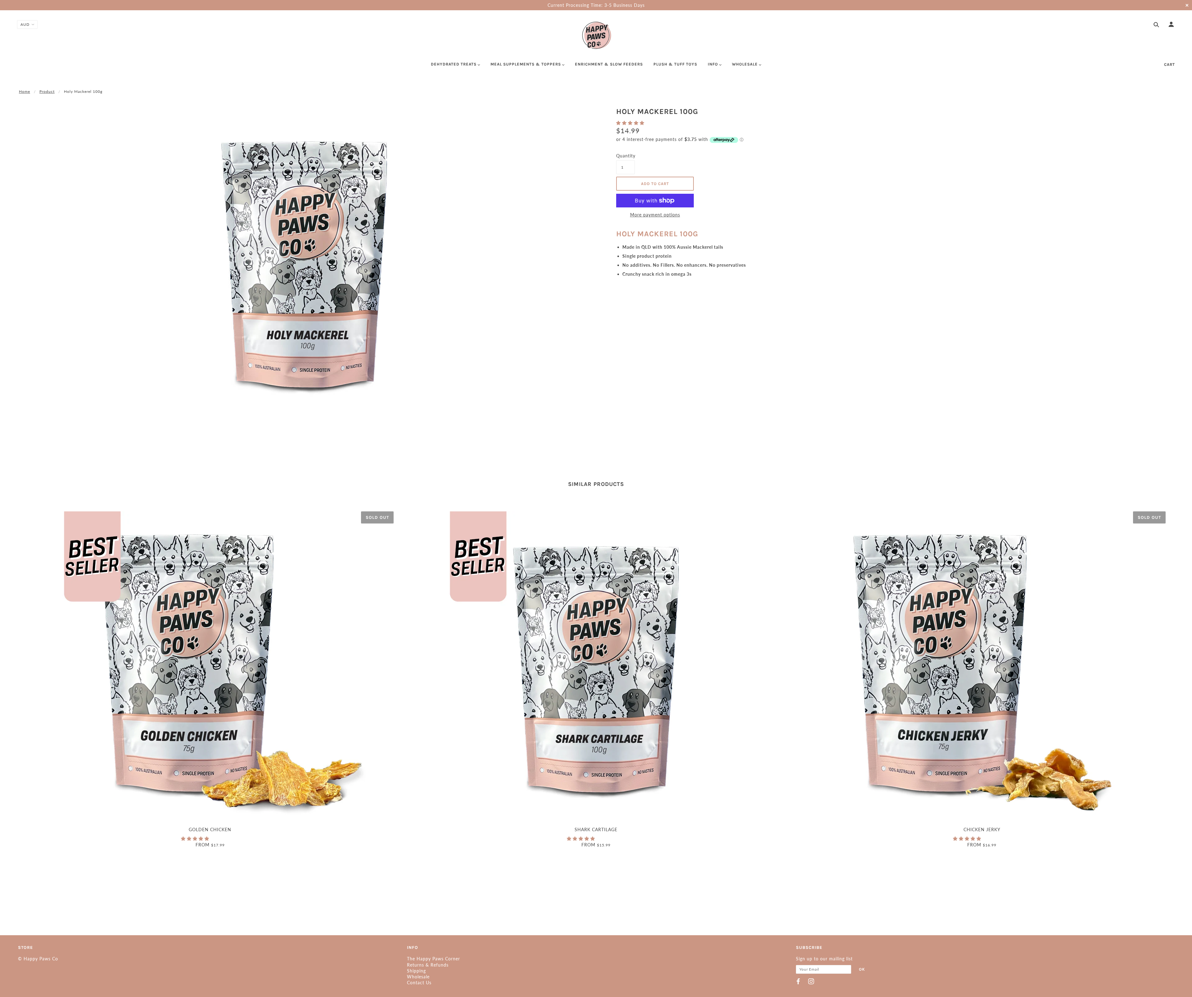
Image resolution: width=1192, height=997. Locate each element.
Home (24, 91)
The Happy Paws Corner (433, 958)
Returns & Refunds (428, 965)
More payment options (655, 214)
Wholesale (418, 976)
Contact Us (419, 982)
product (47, 91)
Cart (1169, 64)
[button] (631, 122)
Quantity (625, 155)
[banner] (596, 35)
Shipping (416, 970)
